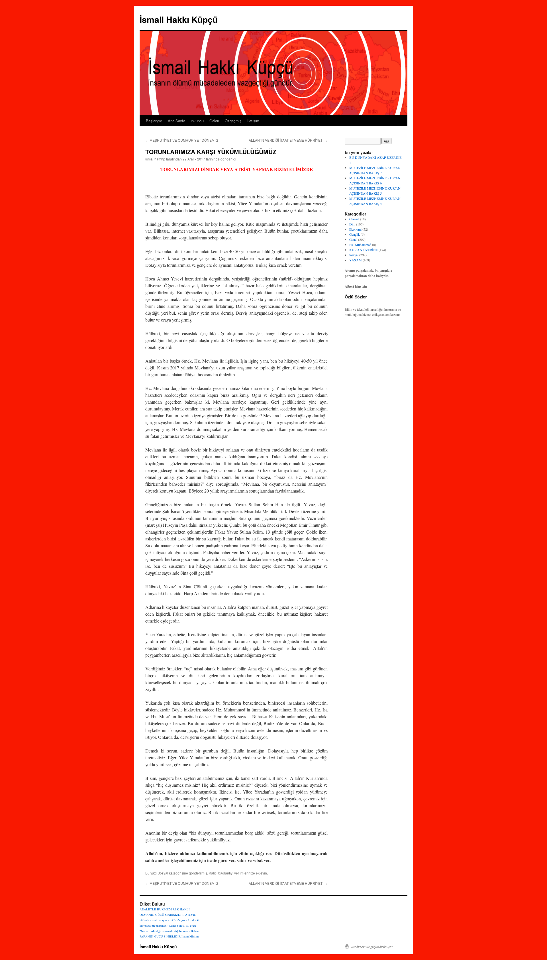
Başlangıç (154, 120)
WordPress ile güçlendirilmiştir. (371, 946)
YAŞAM (355, 260)
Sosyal (163, 872)
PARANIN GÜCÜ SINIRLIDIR (160, 936)
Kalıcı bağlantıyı (221, 872)
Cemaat (354, 219)
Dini (352, 224)
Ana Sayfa (176, 120)
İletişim (253, 120)
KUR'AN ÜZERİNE (363, 249)
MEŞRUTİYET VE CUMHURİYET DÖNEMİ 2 (181, 140)
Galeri (214, 120)
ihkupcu (197, 120)
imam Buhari (191, 931)
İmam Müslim (190, 936)
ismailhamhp (155, 158)
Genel (353, 239)
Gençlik (354, 234)
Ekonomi (355, 229)
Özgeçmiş (233, 120)
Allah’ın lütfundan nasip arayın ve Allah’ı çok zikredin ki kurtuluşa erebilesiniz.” (169, 920)
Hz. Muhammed (360, 244)
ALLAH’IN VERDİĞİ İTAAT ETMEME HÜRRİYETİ (288, 140)
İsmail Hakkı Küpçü (179, 19)
